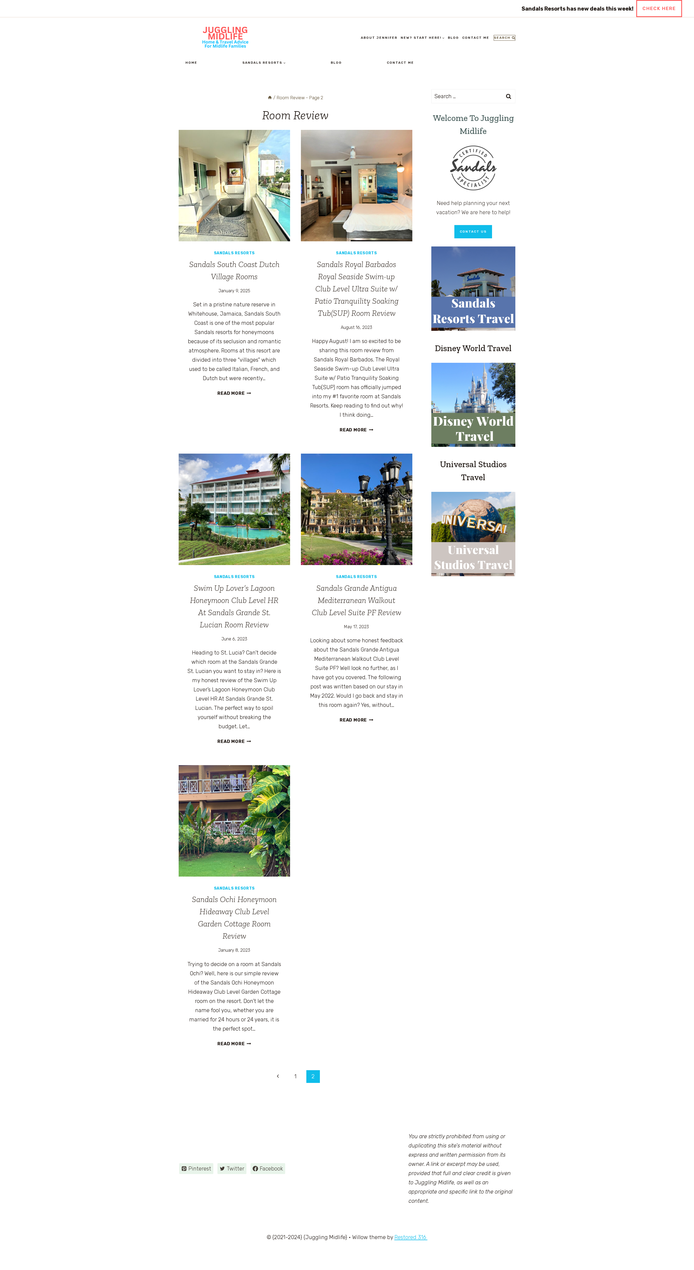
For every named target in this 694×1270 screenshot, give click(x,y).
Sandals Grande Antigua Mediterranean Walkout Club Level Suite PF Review (356, 600)
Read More (234, 393)
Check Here (659, 8)
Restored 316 (411, 1237)
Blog (453, 38)
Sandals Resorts (234, 253)
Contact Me (475, 38)
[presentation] (234, 185)
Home (191, 63)
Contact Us (473, 231)
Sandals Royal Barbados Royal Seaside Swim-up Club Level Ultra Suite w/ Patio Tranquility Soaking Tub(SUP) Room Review (357, 288)
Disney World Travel (473, 348)
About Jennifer (379, 38)
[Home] (270, 97)
